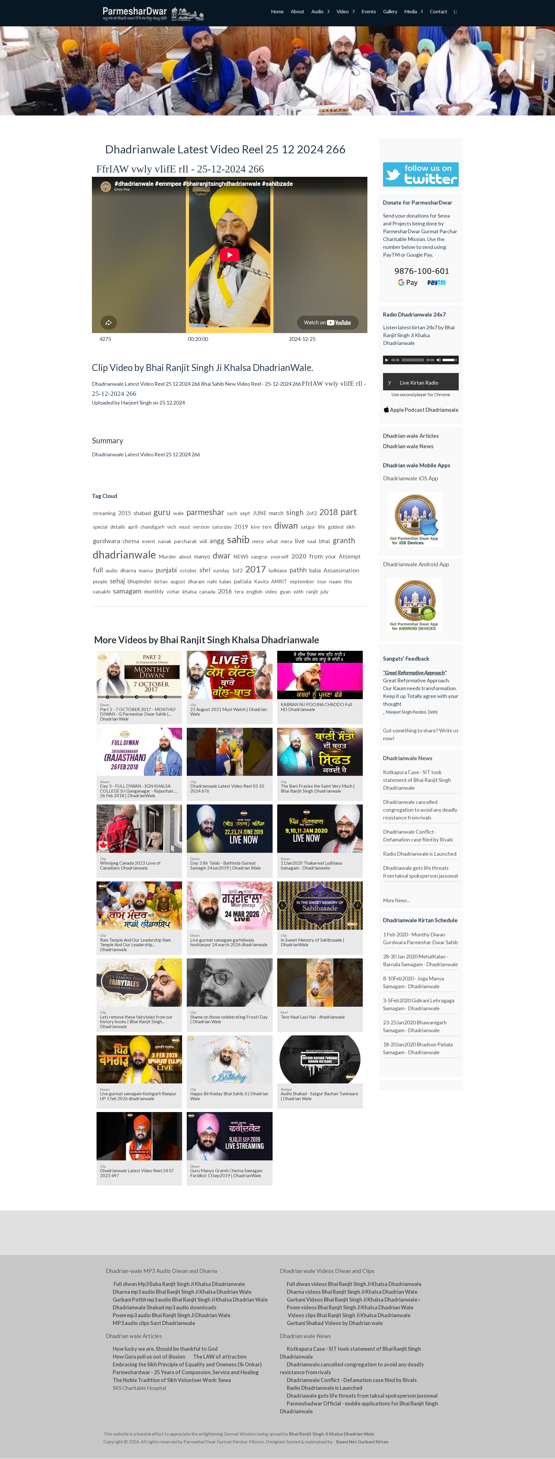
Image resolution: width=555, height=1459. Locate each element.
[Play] (386, 360)
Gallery (390, 12)
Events (369, 12)
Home (277, 12)
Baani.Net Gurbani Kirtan (362, 1441)
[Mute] (438, 360)
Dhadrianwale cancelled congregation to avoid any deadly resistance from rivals (420, 810)
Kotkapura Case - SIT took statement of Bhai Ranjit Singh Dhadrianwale (417, 780)
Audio (317, 12)
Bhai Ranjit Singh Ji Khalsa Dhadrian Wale (331, 1433)
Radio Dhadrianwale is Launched (419, 853)
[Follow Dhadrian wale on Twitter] (436, 1435)
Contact (438, 12)
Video (342, 12)
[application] (421, 360)
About (297, 12)
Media (410, 12)
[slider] (451, 359)
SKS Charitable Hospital (139, 1388)
